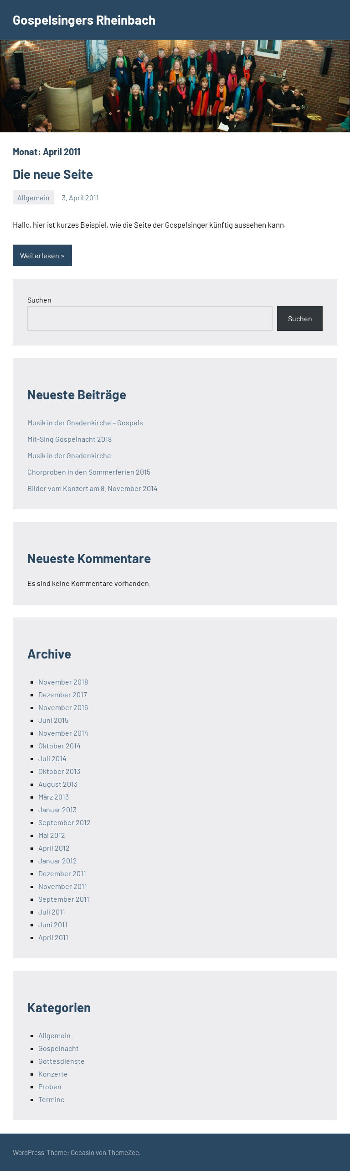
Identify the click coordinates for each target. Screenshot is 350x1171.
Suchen (39, 299)
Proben (50, 1086)
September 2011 (63, 898)
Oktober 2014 (59, 745)
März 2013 (53, 796)
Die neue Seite (53, 174)
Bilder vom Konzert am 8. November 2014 (92, 488)
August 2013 (57, 783)
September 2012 (64, 822)
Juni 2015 (53, 720)
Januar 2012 (57, 860)
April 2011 (53, 937)
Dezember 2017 (62, 694)
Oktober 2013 (59, 771)
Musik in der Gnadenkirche (69, 455)
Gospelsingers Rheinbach (84, 19)
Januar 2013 (57, 809)
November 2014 (63, 732)
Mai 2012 (51, 835)
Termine (51, 1099)
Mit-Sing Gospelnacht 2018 (69, 438)
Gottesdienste (61, 1060)
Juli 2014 (52, 758)
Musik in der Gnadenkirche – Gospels (85, 422)
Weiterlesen (39, 255)
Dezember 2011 (62, 873)
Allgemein (33, 197)
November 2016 (63, 707)
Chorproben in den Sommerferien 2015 (88, 471)
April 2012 (54, 847)
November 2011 (62, 886)
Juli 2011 (51, 911)
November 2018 (63, 681)
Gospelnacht (58, 1048)
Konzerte (53, 1073)
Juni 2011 (52, 924)
